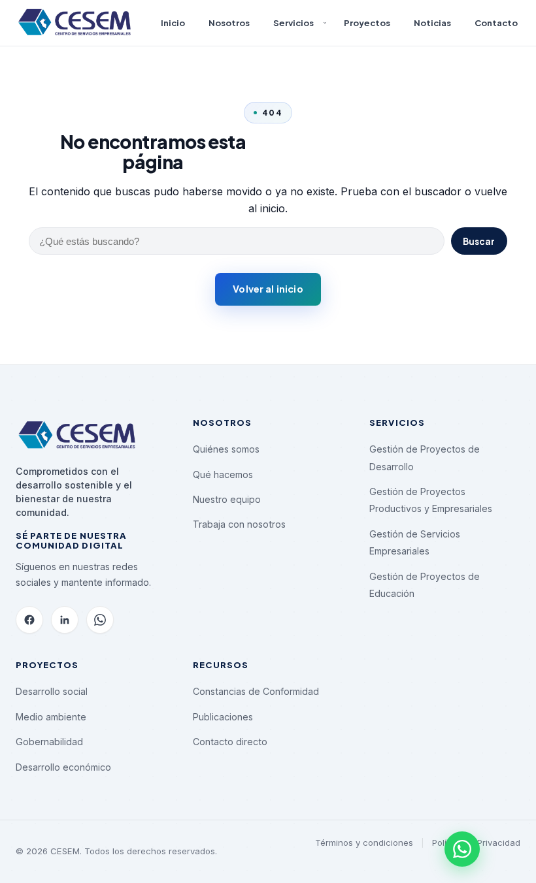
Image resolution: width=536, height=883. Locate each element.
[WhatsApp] (100, 620)
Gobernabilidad (49, 741)
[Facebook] (29, 620)
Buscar (479, 241)
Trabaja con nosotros (239, 524)
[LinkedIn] (64, 620)
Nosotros (229, 22)
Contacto (496, 22)
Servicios (293, 22)
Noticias (432, 22)
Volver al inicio (268, 289)
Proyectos (367, 22)
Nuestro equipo (227, 499)
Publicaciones (223, 716)
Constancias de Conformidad (256, 691)
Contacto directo (230, 741)
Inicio (173, 22)
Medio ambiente (51, 716)
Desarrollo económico (63, 767)
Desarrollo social (52, 691)
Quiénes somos (226, 449)
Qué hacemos (223, 474)
